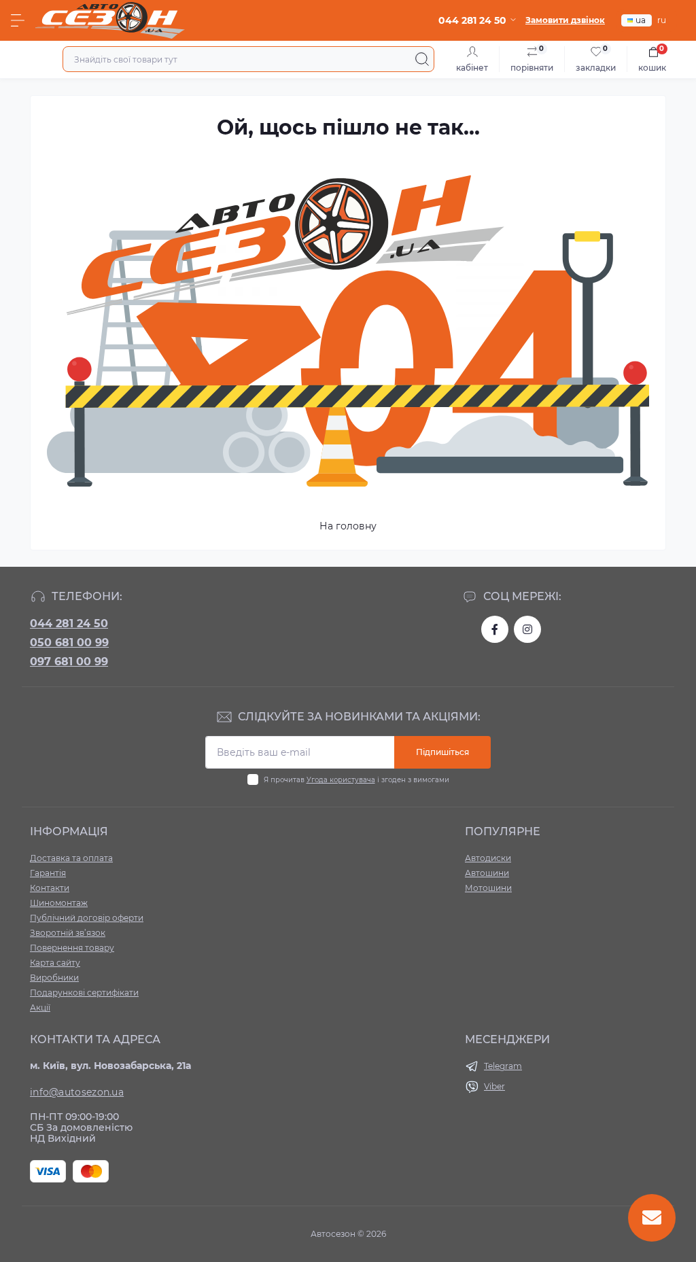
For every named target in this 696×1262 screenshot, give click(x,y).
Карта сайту (55, 963)
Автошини (487, 873)
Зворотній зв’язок (67, 933)
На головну (348, 526)
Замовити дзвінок (565, 20)
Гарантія (48, 873)
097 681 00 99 (69, 661)
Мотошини (488, 888)
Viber (494, 1086)
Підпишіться (442, 752)
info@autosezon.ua (77, 1092)
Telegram (503, 1066)
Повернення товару (72, 948)
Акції (40, 1007)
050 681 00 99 (69, 642)
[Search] (422, 59)
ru (661, 20)
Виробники (54, 977)
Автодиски (488, 858)
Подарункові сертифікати (84, 992)
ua (641, 20)
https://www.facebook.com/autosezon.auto (494, 629)
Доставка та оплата (71, 858)
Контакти (49, 888)
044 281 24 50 (69, 623)
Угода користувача (341, 779)
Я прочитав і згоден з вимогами (356, 779)
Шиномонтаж (59, 903)
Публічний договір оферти (86, 918)
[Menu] (17, 20)
